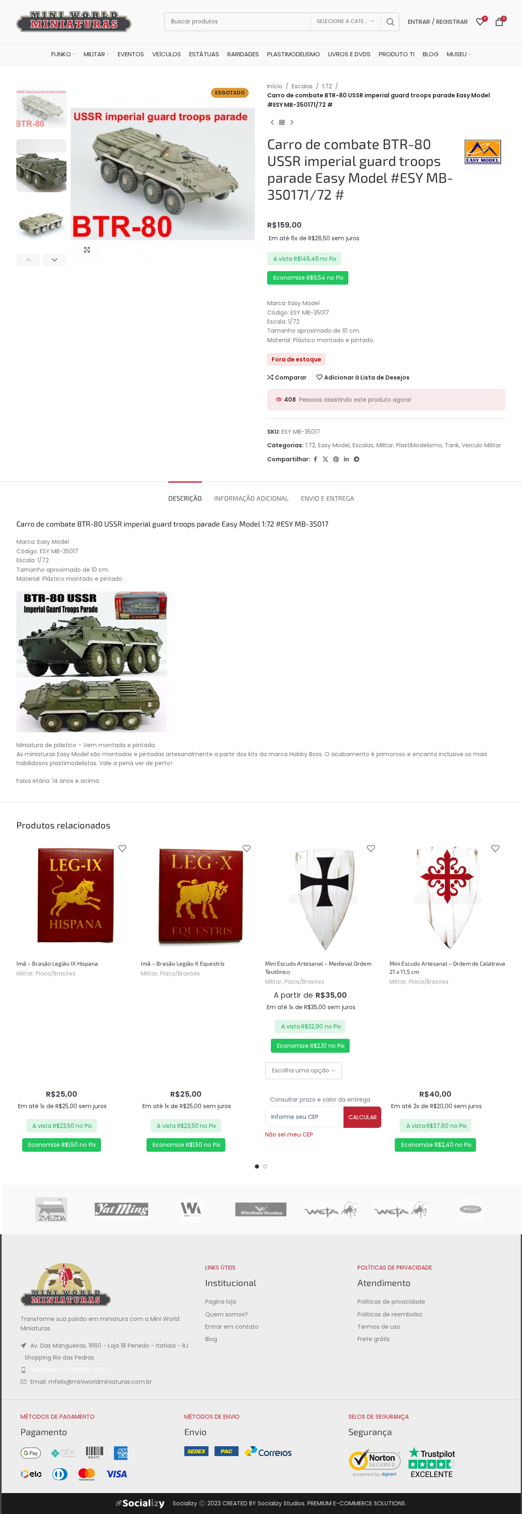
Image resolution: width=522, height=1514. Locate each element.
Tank (452, 445)
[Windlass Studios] (261, 1209)
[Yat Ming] (121, 1209)
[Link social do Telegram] (356, 459)
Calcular (362, 1117)
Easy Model (334, 445)
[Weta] (400, 1209)
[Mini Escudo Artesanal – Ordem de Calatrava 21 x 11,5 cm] (447, 898)
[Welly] (471, 1209)
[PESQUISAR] (390, 21)
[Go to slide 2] (265, 1166)
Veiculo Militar (481, 445)
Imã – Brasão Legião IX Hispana (57, 963)
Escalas (302, 86)
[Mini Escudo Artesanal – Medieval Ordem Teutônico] (323, 898)
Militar (384, 445)
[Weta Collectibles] (331, 1209)
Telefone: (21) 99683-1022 (67, 1370)
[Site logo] (73, 21)
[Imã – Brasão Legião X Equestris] (199, 898)
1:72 (327, 86)
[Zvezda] (51, 1209)
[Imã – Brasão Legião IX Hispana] (74, 898)
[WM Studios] (191, 1209)
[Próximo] (292, 122)
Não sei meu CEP (289, 1134)
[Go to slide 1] (257, 1166)
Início (274, 86)
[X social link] (325, 459)
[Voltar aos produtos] (282, 122)
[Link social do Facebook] (315, 459)
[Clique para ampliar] (87, 249)
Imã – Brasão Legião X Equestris (182, 963)
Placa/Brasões (56, 974)
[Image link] (66, 1284)
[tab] (185, 493)
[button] (28, 260)
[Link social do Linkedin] (346, 459)
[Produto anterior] (272, 122)
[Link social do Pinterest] (336, 459)
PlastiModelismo (419, 445)
